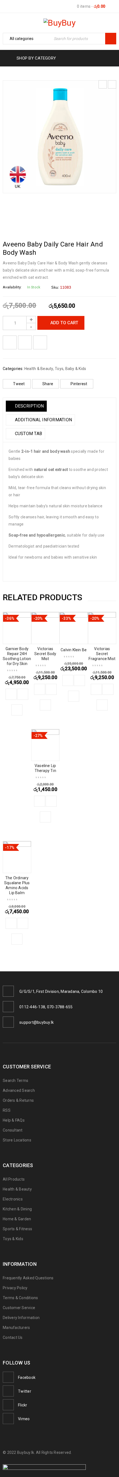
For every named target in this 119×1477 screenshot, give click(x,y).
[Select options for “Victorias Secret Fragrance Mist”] (96, 689)
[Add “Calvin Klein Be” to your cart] (67, 680)
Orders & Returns (18, 1100)
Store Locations (17, 1140)
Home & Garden (17, 1219)
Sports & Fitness (17, 1229)
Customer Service (19, 1308)
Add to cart (64, 322)
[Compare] (22, 694)
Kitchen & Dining (17, 1209)
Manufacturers (16, 1327)
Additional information (43, 419)
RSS (7, 1110)
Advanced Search (19, 1090)
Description (29, 406)
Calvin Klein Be (74, 650)
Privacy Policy (15, 1288)
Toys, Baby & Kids (70, 368)
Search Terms (15, 1080)
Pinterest (79, 384)
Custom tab (28, 433)
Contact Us (13, 1337)
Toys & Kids (13, 1239)
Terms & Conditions (20, 1298)
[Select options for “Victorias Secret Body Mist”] (39, 689)
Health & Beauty (38, 368)
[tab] (26, 406)
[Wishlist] (10, 342)
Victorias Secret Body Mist (45, 654)
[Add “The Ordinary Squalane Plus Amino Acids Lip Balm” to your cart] (11, 923)
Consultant (13, 1130)
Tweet (19, 384)
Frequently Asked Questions (28, 1278)
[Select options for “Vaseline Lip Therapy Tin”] (39, 801)
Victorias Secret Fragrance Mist (102, 654)
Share (47, 384)
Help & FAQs (14, 1120)
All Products (14, 1179)
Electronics (13, 1199)
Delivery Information (21, 1317)
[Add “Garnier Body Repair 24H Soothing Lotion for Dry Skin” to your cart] (11, 694)
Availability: (12, 287)
